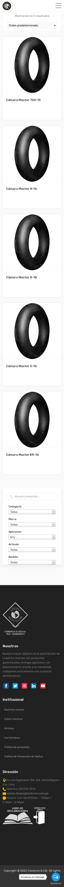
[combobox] (32, 511)
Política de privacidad (16, 747)
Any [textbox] (12, 537)
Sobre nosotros (13, 719)
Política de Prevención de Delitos (23, 756)
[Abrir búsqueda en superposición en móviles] (32, 496)
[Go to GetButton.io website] (55, 883)
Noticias (9, 728)
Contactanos (12, 737)
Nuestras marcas (14, 709)
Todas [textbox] (14, 512)
